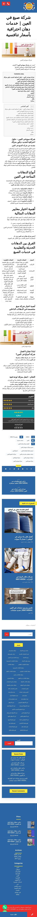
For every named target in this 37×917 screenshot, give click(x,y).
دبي (23, 582)
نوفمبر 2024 (17, 856)
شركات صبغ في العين (28, 457)
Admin (27, 437)
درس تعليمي (17, 886)
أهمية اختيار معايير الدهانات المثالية (24, 83)
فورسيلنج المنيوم (11, 719)
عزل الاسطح (11, 702)
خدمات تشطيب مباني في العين (26, 454)
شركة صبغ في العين (17, 461)
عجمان (18, 890)
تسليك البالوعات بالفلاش (23, 664)
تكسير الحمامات (24, 688)
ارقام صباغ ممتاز (12, 650)
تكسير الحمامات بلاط (12, 688)
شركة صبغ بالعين (29, 461)
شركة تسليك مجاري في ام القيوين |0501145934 (17, 774)
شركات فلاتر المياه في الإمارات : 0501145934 (17, 764)
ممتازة (32, 101)
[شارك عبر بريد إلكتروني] (5, 469)
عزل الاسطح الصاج (11, 706)
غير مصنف (18, 892)
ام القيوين (17, 880)
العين (18, 163)
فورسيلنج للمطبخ (24, 730)
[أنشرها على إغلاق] (27, 469)
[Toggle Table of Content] (31, 106)
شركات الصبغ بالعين (11, 454)
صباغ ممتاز (24, 695)
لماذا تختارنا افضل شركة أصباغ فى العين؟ (23, 89)
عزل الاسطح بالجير (26, 713)
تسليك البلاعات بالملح (11, 671)
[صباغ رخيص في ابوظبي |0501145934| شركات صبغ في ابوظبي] (29, 6)
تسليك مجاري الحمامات (12, 681)
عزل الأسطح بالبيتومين (23, 702)
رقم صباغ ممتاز (11, 692)
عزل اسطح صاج (24, 699)
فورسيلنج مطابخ (12, 730)
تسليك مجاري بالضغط (11, 685)
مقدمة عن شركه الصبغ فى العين (25, 79)
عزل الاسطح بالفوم (12, 716)
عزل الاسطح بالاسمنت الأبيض (18, 709)
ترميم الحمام (26, 657)
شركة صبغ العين (16, 457)
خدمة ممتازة (30, 95)
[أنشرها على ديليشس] (14, 469)
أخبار (17, 867)
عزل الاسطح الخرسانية (25, 706)
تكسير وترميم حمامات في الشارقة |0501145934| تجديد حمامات (18, 779)
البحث (18, 740)
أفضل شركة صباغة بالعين (23, 444)
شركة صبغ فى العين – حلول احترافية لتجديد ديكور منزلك (19, 77)
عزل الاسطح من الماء (24, 719)
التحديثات (17, 872)
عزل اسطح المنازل (14, 695)
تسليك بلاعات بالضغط (25, 681)
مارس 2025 (17, 854)
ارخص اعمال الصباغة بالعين (27, 451)
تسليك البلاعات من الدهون (23, 678)
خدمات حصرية (20, 440)
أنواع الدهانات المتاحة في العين (25, 81)
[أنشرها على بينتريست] (22, 469)
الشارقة (17, 874)
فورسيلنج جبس (12, 723)
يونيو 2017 (18, 858)
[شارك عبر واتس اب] (10, 469)
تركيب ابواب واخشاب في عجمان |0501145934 (17, 769)
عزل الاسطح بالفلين (24, 716)
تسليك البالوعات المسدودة (12, 661)
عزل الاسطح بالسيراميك (12, 713)
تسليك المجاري (10, 678)
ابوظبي (29, 542)
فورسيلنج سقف (24, 726)
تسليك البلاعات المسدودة (18, 668)
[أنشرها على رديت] (18, 469)
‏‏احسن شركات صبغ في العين (27, 447)
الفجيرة (18, 878)
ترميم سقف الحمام (26, 661)
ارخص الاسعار (30, 97)
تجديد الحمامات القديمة (24, 654)
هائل (33, 99)
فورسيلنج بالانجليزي (23, 723)
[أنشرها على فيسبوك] (31, 469)
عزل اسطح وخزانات (12, 699)
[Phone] (4, 907)
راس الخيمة (17, 888)
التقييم (32, 93)
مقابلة (17, 894)
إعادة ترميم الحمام (24, 650)
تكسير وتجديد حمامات (23, 692)
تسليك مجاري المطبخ (25, 685)
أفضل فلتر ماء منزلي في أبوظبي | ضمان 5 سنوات (17, 759)
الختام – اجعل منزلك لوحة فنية (26, 91)
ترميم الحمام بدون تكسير (13, 657)
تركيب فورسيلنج (11, 654)
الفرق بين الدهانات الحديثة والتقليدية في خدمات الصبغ (19, 85)
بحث (6, 634)
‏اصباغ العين (15, 451)
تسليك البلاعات (11, 664)
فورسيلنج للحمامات (13, 726)
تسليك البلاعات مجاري (18, 675)
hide (22, 74)
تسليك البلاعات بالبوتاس (25, 671)
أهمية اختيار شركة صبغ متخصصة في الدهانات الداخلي (19, 87)
